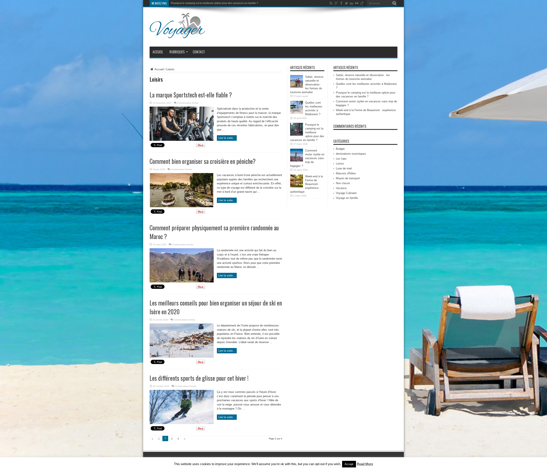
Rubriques (177, 51)
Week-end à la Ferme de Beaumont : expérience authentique (306, 184)
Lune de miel (344, 168)
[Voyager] (177, 36)
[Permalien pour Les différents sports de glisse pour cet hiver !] (182, 423)
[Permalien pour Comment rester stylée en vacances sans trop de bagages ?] (296, 160)
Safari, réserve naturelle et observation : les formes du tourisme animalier (306, 84)
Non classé (343, 183)
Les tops (341, 158)
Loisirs (340, 163)
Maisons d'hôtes (346, 173)
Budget (340, 148)
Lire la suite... (226, 138)
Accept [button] (349, 464)
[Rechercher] (394, 3)
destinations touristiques (351, 153)
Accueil (158, 51)
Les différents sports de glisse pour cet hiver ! (199, 378)
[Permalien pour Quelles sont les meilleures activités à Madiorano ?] (296, 112)
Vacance (341, 188)
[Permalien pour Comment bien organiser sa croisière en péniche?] (182, 206)
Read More (365, 464)
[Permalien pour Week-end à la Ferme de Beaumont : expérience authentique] (296, 186)
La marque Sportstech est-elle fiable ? (191, 94)
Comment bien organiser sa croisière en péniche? (203, 161)
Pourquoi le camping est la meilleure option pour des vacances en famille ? (307, 132)
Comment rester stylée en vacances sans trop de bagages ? (205, 3)
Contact (199, 51)
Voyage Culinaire (346, 193)
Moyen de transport (348, 178)
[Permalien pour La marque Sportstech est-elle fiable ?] (182, 139)
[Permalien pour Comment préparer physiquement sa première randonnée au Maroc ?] (182, 281)
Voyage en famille (347, 198)
